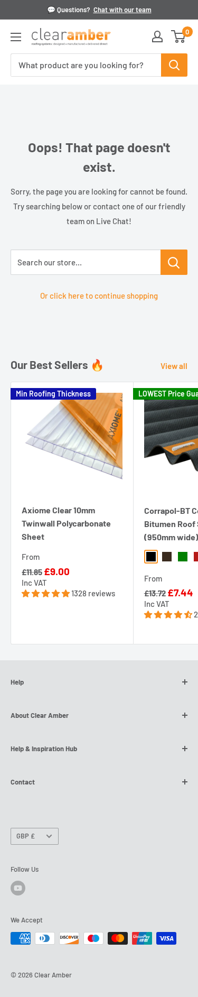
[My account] (157, 36)
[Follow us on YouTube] (18, 888)
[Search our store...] (174, 262)
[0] (178, 36)
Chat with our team (122, 9)
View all (174, 366)
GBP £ (25, 836)
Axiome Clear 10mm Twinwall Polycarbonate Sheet (66, 523)
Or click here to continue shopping (99, 295)
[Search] (174, 65)
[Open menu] (16, 37)
